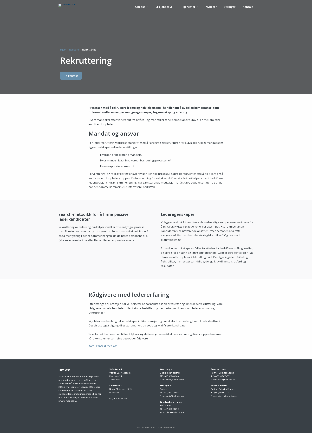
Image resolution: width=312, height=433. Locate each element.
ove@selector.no (175, 379)
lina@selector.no (175, 412)
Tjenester (74, 49)
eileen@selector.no (227, 396)
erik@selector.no (175, 396)
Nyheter (211, 7)
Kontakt (248, 7)
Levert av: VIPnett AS (166, 427)
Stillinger (229, 7)
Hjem (63, 49)
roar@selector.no (226, 379)
